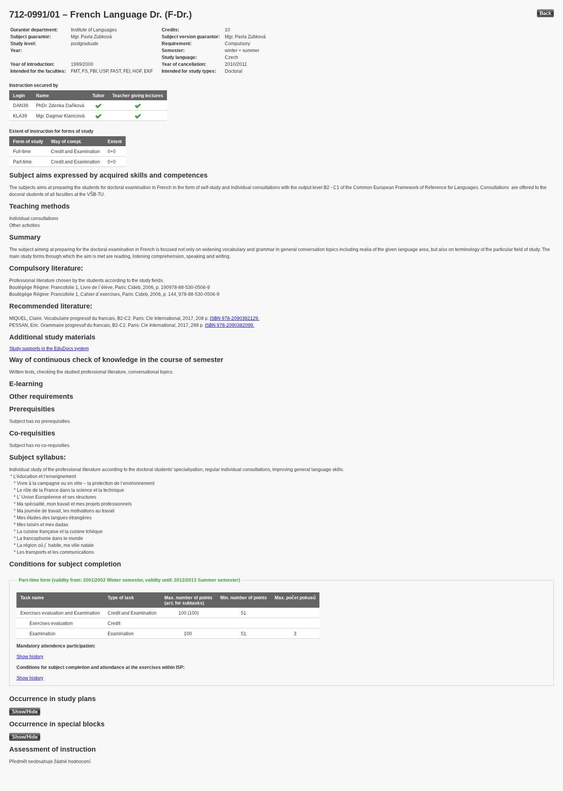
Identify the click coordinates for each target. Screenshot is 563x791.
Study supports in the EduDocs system (49, 348)
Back (545, 13)
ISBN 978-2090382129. (234, 318)
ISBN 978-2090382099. (229, 325)
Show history (29, 656)
